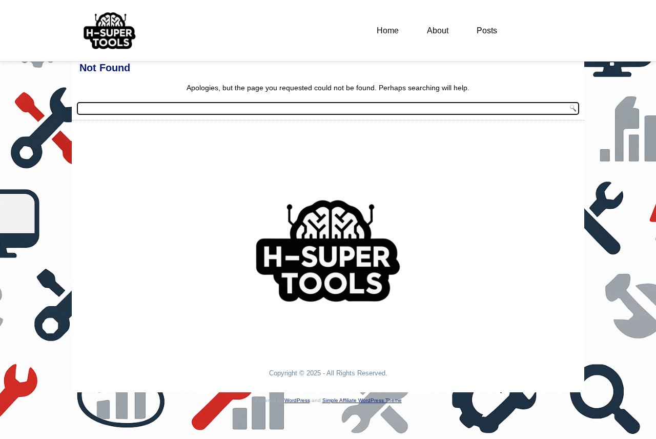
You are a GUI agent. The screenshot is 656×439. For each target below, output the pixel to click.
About (437, 30)
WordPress (297, 400)
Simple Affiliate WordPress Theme (362, 400)
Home (388, 30)
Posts (487, 30)
